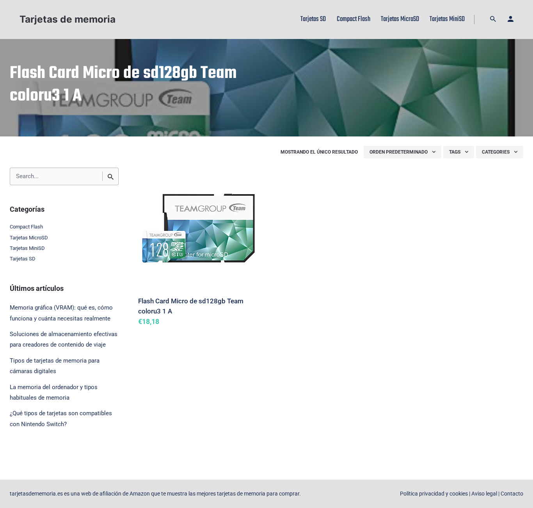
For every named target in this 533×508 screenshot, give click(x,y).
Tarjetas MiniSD (27, 248)
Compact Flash (26, 227)
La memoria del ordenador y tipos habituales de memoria (54, 392)
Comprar (157, 332)
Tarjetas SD (23, 259)
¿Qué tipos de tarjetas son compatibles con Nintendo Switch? (61, 418)
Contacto (512, 493)
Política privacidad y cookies (434, 493)
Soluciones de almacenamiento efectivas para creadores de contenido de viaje (63, 339)
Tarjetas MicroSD (29, 238)
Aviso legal (484, 493)
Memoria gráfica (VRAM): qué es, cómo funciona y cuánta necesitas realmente (61, 313)
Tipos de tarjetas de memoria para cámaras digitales (54, 366)
